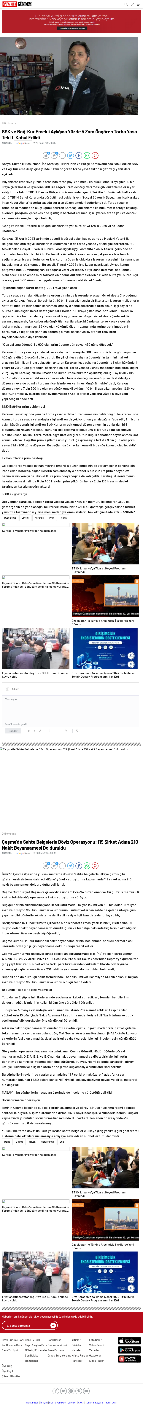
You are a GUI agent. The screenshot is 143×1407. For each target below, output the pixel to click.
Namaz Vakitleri (57, 1345)
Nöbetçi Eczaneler (36, 1350)
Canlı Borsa (54, 1340)
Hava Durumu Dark (13, 1340)
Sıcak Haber (96, 1360)
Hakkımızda (32, 1402)
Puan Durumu (56, 1350)
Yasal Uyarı (111, 1402)
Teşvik (63, 517)
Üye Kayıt (7, 1371)
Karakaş (39, 517)
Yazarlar (94, 1350)
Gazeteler (95, 1355)
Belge (7, 1141)
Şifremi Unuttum (12, 1376)
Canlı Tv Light (10, 1350)
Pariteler (77, 1360)
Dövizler (76, 1345)
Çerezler (72, 1402)
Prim (51, 517)
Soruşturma (47, 1141)
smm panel (31, 1360)
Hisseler (77, 1350)
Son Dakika (31, 1355)
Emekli (25, 517)
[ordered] (50, 731)
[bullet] (55, 731)
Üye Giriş (7, 1365)
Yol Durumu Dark (12, 1345)
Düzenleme (10, 517)
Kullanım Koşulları (94, 1402)
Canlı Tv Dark (33, 1340)
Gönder (13, 731)
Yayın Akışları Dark (36, 1345)
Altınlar (76, 1340)
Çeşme (19, 1141)
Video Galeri (96, 1345)
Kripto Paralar (80, 1355)
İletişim (44, 1402)
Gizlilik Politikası (57, 1402)
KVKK (81, 1402)
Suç (62, 1141)
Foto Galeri (95, 1340)
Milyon (32, 1141)
